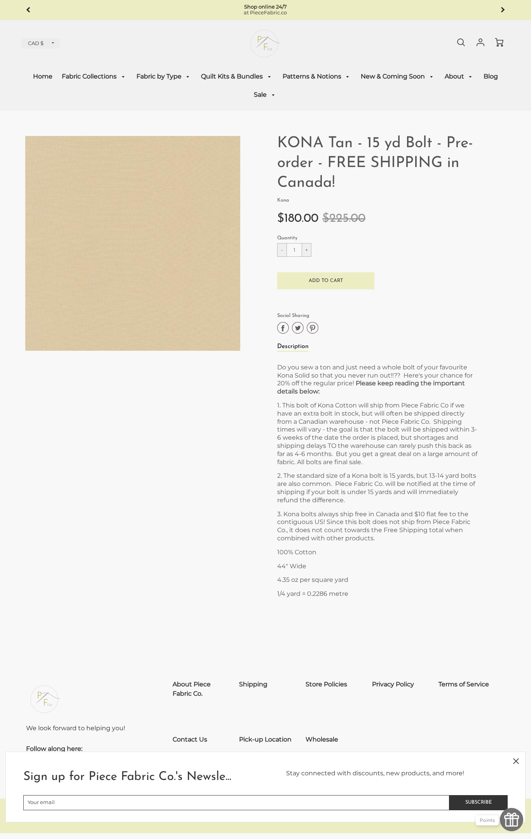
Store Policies (326, 684)
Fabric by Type (159, 76)
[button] (325, 280)
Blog (491, 76)
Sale (261, 94)
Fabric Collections (90, 76)
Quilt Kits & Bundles (232, 76)
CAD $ (36, 43)
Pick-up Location (265, 739)
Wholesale (322, 739)
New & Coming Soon (393, 76)
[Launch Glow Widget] (511, 819)
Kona (283, 200)
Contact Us (190, 739)
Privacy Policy (393, 684)
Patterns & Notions (313, 76)
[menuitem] (42, 77)
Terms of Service (463, 684)
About (455, 76)
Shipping (253, 684)
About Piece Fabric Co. (192, 689)
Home (42, 76)
